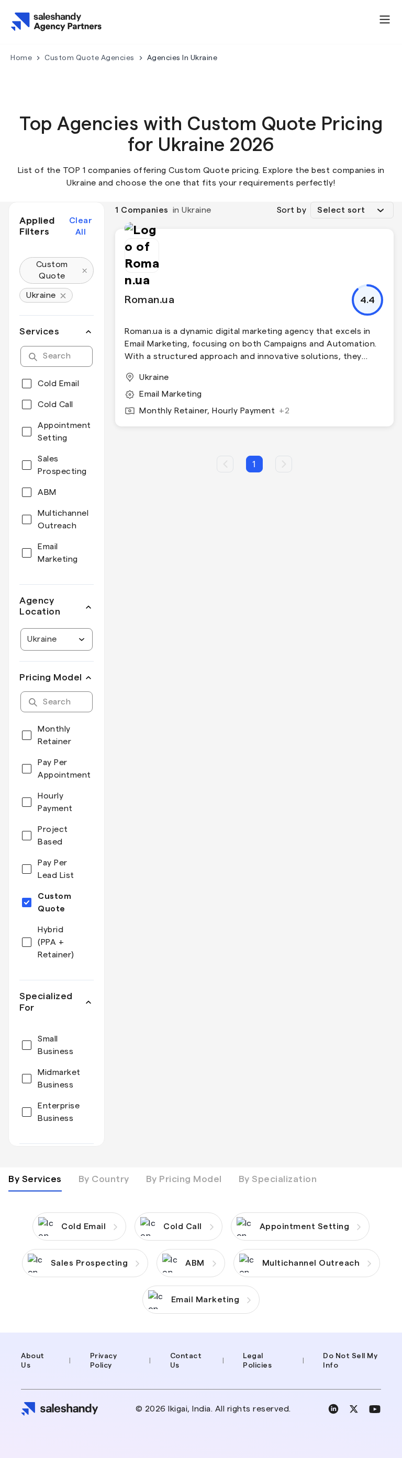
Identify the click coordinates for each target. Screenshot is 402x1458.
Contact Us (186, 1360)
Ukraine (41, 295)
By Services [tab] (35, 1179)
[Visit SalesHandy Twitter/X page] (354, 1409)
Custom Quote (52, 270)
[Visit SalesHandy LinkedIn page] (333, 1409)
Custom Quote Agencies (89, 58)
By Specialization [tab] (278, 1179)
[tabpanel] (201, 1252)
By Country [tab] (104, 1179)
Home (21, 58)
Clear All (81, 226)
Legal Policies (257, 1360)
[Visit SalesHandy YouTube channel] (374, 1409)
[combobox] (28, 639)
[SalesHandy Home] (56, 22)
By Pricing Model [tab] (184, 1179)
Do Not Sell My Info (350, 1360)
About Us (32, 1360)
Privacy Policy (103, 1360)
